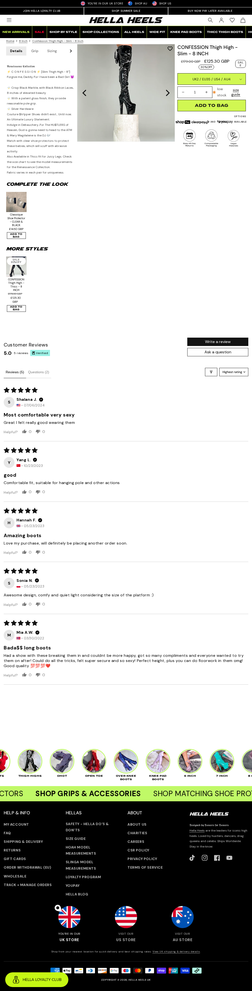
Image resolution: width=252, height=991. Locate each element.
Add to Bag (16, 235)
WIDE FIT (157, 32)
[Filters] (211, 372)
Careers (135, 841)
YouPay (73, 885)
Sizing (52, 51)
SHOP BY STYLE (63, 32)
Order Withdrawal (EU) (27, 867)
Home (10, 41)
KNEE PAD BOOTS (186, 32)
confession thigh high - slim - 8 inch (57, 41)
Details (16, 51)
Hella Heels (197, 831)
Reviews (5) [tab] (15, 372)
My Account (16, 824)
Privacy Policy (142, 859)
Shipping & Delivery (23, 841)
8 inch (23, 41)
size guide (235, 92)
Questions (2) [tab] (38, 372)
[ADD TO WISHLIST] (170, 48)
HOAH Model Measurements (81, 850)
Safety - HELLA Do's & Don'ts (87, 827)
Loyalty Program (83, 877)
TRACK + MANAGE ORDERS (28, 885)
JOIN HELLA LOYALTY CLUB (42, 11)
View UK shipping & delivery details (176, 951)
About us (137, 824)
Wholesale (15, 876)
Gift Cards (15, 859)
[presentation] (126, 93)
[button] (9, 20)
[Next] (167, 92)
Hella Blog (77, 894)
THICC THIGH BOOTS (225, 32)
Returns (12, 850)
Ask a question (218, 352)
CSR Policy (138, 850)
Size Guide (76, 838)
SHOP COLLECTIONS (100, 32)
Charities (137, 833)
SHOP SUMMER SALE (126, 11)
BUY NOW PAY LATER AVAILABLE (210, 11)
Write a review (218, 341)
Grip (34, 51)
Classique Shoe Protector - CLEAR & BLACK (16, 220)
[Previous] (84, 92)
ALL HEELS (134, 32)
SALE (39, 32)
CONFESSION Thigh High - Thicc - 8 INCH (16, 285)
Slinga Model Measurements (81, 865)
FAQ (7, 833)
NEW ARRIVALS (16, 32)
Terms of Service (145, 867)
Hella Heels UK (139, 979)
